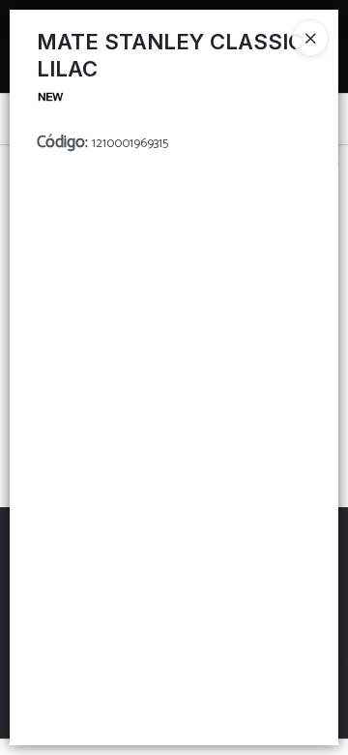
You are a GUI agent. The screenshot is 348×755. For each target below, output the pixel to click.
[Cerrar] (310, 37)
